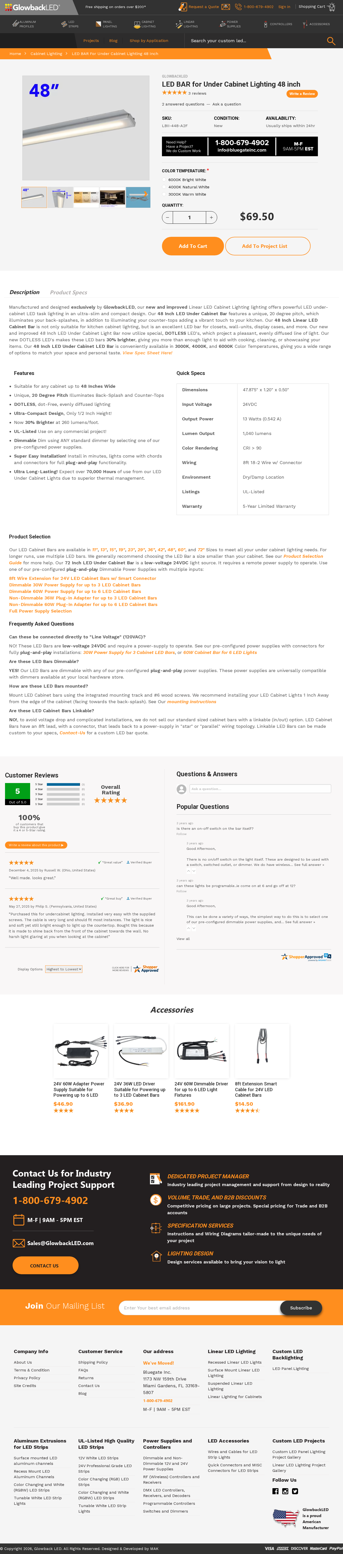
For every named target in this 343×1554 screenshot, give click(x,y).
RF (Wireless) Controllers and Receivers (171, 1479)
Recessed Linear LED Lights (235, 1362)
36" (151, 549)
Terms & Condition (31, 1370)
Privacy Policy (27, 1377)
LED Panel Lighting (290, 1368)
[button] (189, 871)
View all (183, 939)
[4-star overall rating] (124, 1111)
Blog (113, 40)
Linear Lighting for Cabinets (235, 1396)
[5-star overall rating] (187, 1111)
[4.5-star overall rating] (247, 1111)
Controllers (281, 24)
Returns (86, 1377)
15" (112, 549)
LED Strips (73, 24)
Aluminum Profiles (28, 24)
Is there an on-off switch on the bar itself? (215, 828)
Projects (91, 40)
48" (171, 549)
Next (145, 192)
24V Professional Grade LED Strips (105, 1468)
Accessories (320, 24)
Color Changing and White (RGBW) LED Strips (39, 1487)
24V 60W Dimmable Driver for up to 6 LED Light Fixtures (201, 1089)
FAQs (83, 1370)
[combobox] (263, 40)
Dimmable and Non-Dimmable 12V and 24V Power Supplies (165, 1463)
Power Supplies (234, 24)
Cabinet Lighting (149, 24)
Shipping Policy (93, 1362)
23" (131, 549)
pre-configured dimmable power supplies (235, 922)
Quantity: (172, 205)
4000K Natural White (188, 187)
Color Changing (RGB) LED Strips (103, 1482)
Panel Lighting (110, 24)
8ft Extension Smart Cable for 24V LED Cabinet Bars (256, 1089)
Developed (133, 1548)
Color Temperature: (185, 170)
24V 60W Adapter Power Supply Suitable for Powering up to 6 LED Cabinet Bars (78, 1092)
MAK (154, 1548)
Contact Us (44, 1266)
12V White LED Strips (98, 1458)
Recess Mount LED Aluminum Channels (34, 1474)
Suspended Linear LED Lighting (230, 1386)
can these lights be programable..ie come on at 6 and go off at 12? (236, 886)
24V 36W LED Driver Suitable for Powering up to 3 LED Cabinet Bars (139, 1089)
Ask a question (226, 104)
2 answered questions (183, 104)
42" (161, 549)
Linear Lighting (191, 24)
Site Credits (25, 1385)
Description (24, 292)
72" (201, 549)
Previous (26, 192)
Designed (110, 1548)
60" (181, 549)
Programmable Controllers (169, 1503)
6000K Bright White (187, 179)
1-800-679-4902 (50, 1200)
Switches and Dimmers (165, 1511)
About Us (23, 1362)
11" (95, 549)
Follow (182, 834)
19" (122, 549)
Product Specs (68, 292)
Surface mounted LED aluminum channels (35, 1461)
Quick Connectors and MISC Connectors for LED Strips (235, 1468)
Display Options (30, 969)
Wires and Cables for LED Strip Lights (232, 1454)
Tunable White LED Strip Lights (38, 1500)
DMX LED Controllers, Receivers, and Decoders (166, 1493)
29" (141, 549)
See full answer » (309, 865)
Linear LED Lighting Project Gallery (298, 1468)
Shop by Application (149, 40)
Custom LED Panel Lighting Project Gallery (298, 1454)
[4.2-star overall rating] (63, 1111)
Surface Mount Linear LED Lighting (234, 1373)
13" (103, 549)
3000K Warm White (187, 194)
